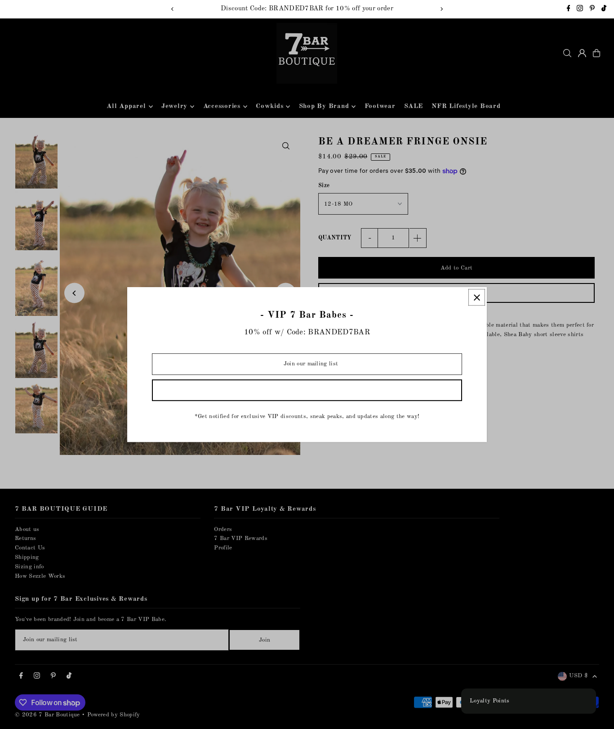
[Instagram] (580, 9)
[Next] (441, 9)
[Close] (477, 297)
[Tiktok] (603, 9)
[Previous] (172, 9)
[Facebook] (568, 9)
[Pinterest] (592, 9)
